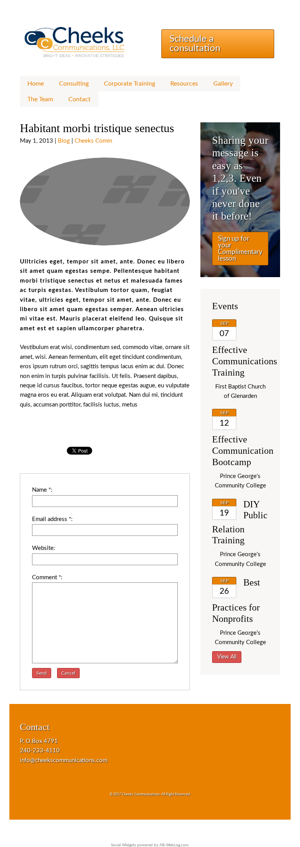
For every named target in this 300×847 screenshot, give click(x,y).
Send (41, 673)
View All (226, 657)
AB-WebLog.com (173, 845)
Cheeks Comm (93, 141)
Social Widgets (123, 845)
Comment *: (47, 577)
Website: (43, 548)
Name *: (42, 490)
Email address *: (52, 519)
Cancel (68, 673)
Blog (64, 141)
